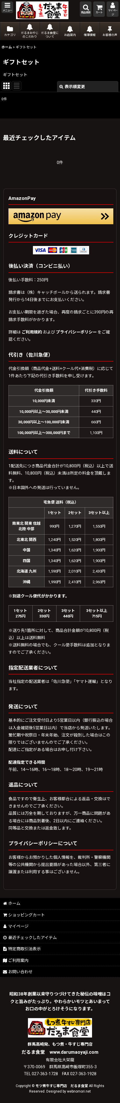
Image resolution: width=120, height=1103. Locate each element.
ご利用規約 (32, 332)
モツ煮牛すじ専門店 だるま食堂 (62, 1086)
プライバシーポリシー (76, 332)
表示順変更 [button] (75, 86)
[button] (7, 7)
